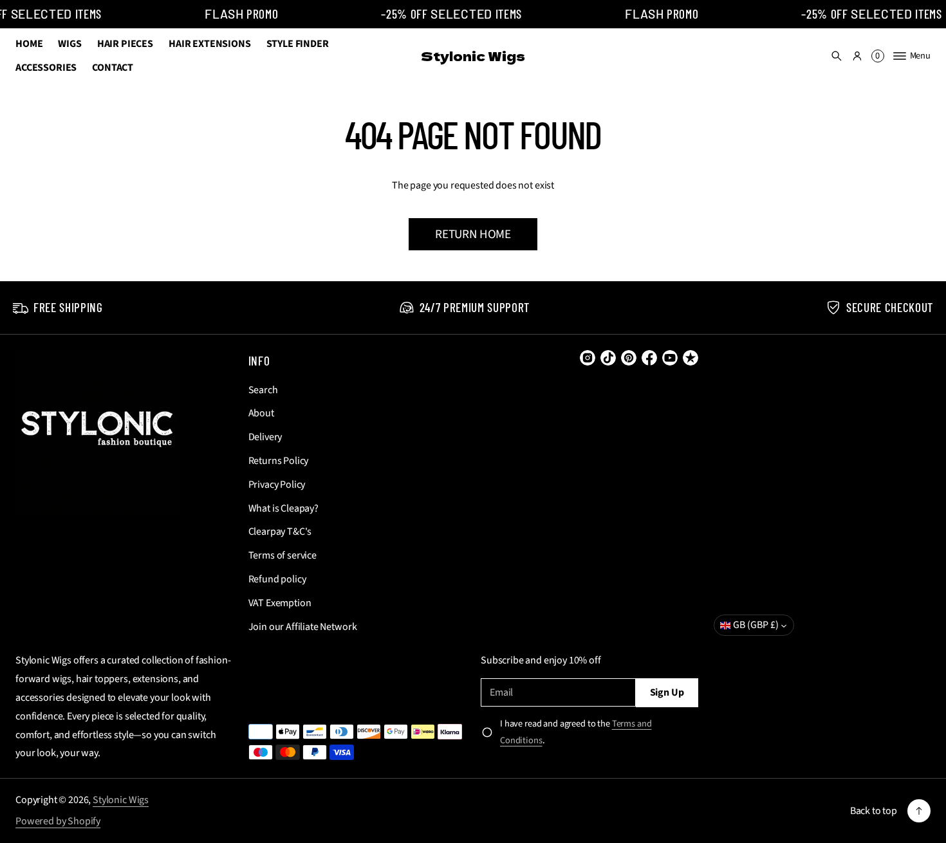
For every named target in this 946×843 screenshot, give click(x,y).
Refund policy (277, 579)
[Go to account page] (857, 56)
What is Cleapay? (283, 508)
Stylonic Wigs (121, 800)
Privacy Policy (277, 484)
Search (263, 390)
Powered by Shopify (57, 821)
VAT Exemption (279, 603)
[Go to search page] (836, 56)
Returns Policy (278, 461)
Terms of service (282, 555)
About (261, 413)
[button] (836, 56)
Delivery (265, 437)
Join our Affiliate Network (302, 627)
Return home (473, 234)
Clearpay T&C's (280, 531)
